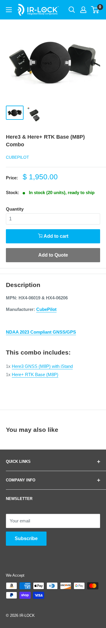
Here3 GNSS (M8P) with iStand (42, 366)
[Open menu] (9, 9)
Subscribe (26, 538)
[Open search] (72, 9)
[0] (95, 9)
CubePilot (17, 157)
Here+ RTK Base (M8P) (35, 374)
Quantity (15, 208)
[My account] (83, 9)
